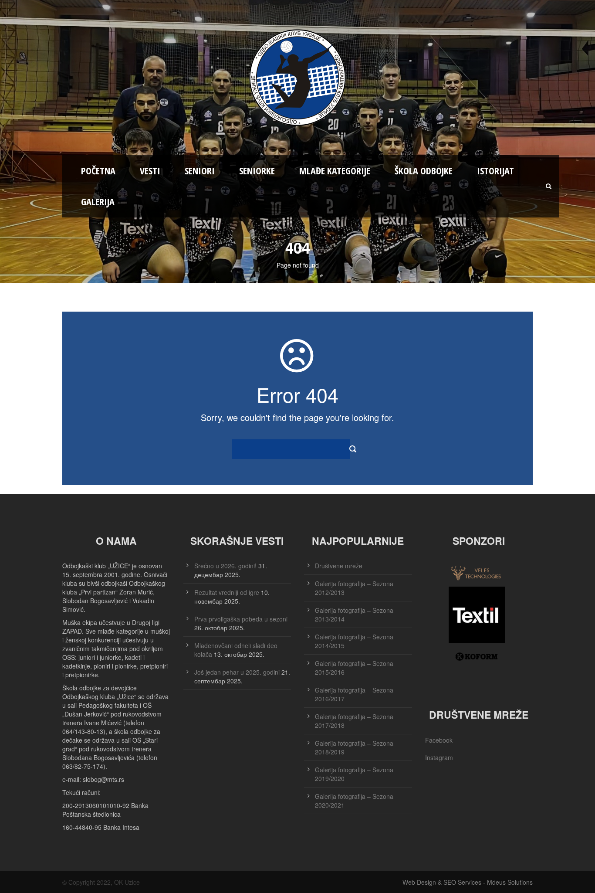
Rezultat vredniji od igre (226, 592)
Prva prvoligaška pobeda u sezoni (240, 619)
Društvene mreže (338, 565)
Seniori (200, 170)
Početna (98, 170)
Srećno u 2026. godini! (225, 565)
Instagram (439, 757)
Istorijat (495, 170)
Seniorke (257, 170)
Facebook (439, 740)
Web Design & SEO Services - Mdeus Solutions (467, 882)
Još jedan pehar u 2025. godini (237, 672)
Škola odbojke (424, 170)
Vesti (150, 170)
